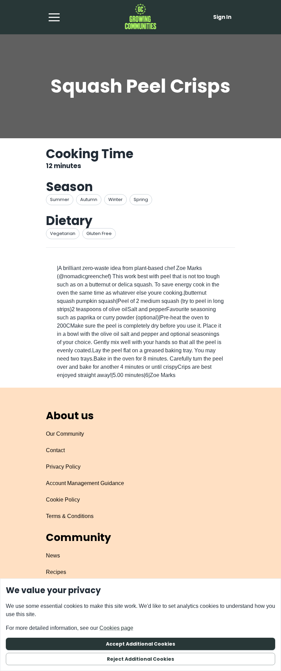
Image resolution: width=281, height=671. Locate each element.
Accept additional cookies (140, 643)
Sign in (222, 17)
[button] (54, 17)
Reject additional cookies (140, 659)
